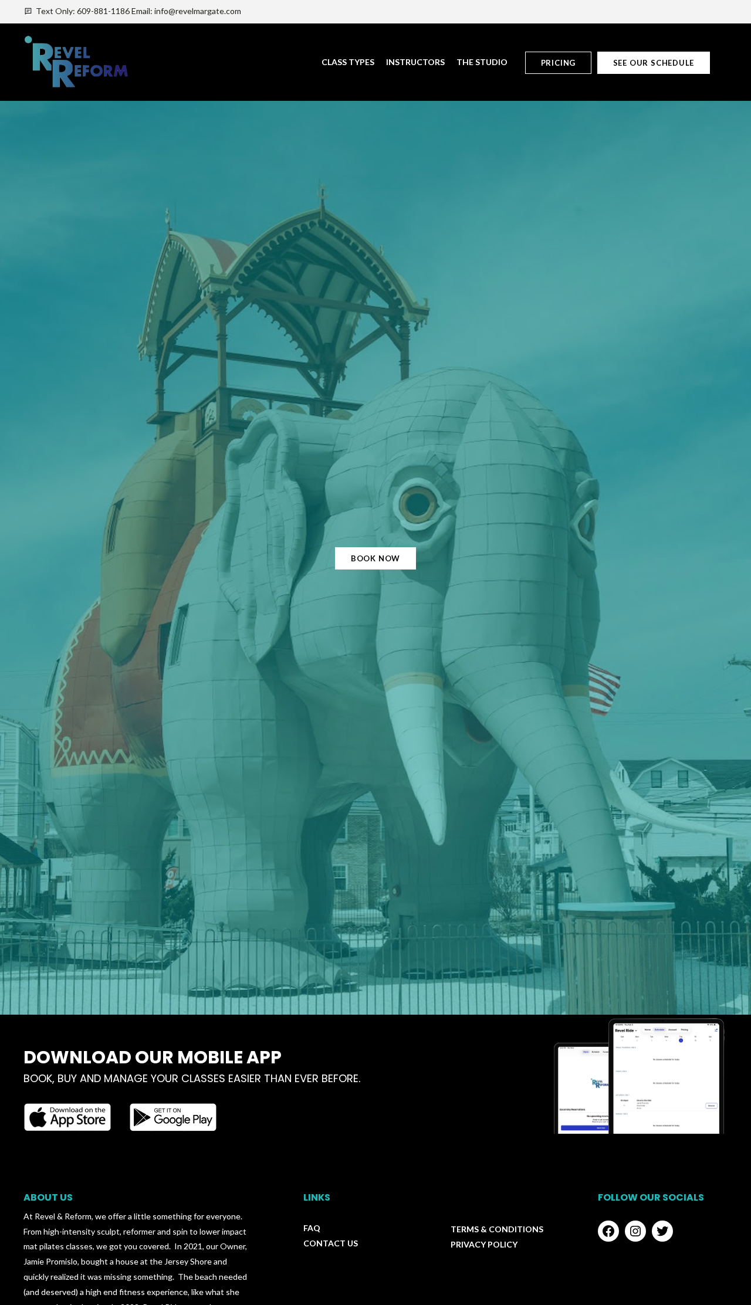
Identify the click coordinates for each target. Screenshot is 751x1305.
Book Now (375, 558)
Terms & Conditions (497, 1229)
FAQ (311, 1228)
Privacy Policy (484, 1244)
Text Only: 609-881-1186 (83, 11)
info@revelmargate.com (197, 11)
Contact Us (330, 1243)
